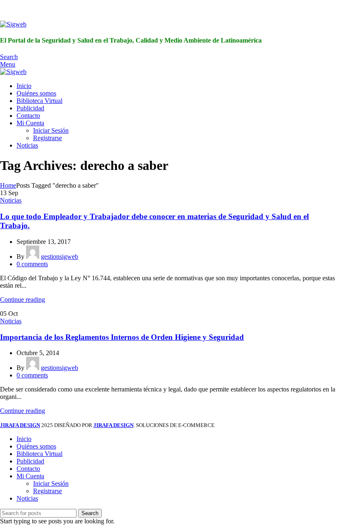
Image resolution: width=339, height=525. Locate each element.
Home (8, 185)
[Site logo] (13, 24)
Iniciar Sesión (51, 130)
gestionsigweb (59, 256)
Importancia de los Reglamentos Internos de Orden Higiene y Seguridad (122, 337)
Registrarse (47, 137)
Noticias (10, 200)
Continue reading (22, 299)
